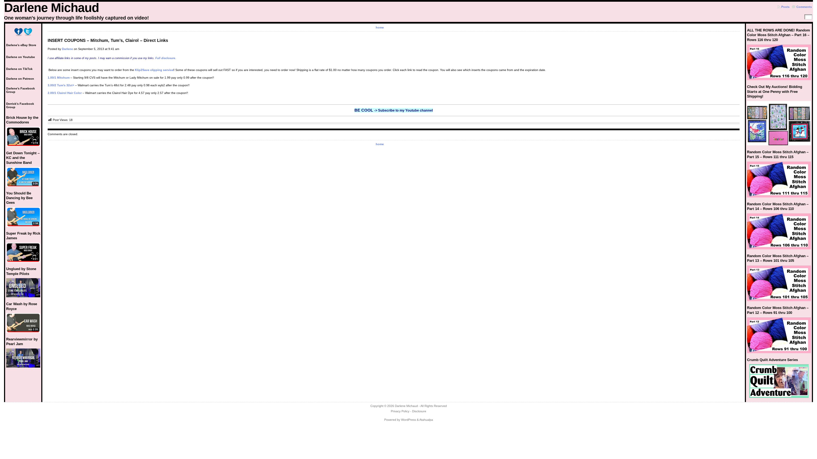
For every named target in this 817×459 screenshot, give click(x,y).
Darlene (67, 49)
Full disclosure (165, 58)
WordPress (408, 419)
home (380, 27)
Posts (785, 6)
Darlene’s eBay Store (21, 45)
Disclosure (419, 411)
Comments (804, 6)
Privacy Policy (400, 411)
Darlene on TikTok (19, 69)
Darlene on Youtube (20, 57)
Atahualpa (426, 419)
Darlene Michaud (51, 7)
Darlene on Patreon (20, 78)
